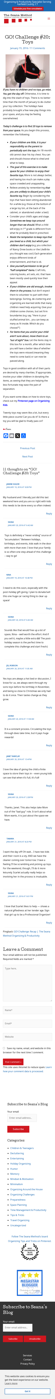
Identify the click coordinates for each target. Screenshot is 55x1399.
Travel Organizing (19, 1220)
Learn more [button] (11, 1383)
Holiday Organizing (20, 1163)
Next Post (27, 456)
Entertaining (17, 1158)
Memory (14, 1173)
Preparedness (18, 1199)
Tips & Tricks (17, 1215)
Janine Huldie (13, 484)
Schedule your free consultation (28, 8)
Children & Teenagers (22, 1148)
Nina (8, 574)
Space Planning (18, 1204)
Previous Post (27, 448)
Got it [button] (27, 1391)
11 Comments (37, 48)
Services (27, 1355)
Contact (27, 1359)
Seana (11, 522)
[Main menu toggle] (49, 19)
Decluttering (17, 1153)
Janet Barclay (13, 756)
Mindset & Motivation (22, 1179)
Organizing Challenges (22, 1194)
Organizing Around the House (26, 1189)
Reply (49, 513)
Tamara (10, 838)
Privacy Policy (27, 1363)
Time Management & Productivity (28, 1210)
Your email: (13, 1111)
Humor (14, 1168)
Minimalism (16, 1184)
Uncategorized (18, 1225)
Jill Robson (12, 665)
